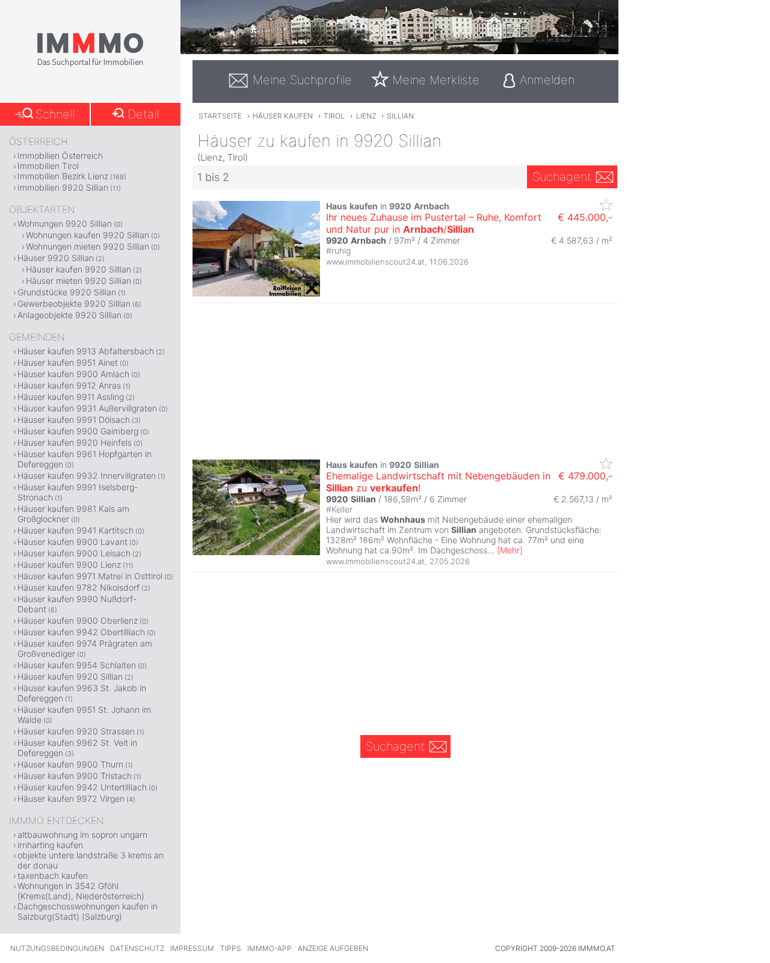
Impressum (192, 948)
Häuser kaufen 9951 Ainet (67, 362)
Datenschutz (137, 948)
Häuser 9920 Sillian (55, 258)
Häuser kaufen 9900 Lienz (69, 564)
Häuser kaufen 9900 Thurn (70, 764)
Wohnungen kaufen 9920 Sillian (87, 235)
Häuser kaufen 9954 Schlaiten (76, 665)
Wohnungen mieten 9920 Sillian (87, 246)
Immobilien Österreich (60, 155)
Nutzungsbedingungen (57, 948)
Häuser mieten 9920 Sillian (78, 280)
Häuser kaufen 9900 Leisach (74, 553)
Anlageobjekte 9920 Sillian (69, 315)
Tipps (230, 948)
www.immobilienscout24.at (375, 261)
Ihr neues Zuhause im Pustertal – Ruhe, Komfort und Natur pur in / (433, 223)
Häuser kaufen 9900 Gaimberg (77, 431)
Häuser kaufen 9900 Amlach (73, 374)
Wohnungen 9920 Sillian (64, 223)
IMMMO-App (269, 948)
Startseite (220, 115)
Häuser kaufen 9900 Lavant (72, 542)
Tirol (334, 115)
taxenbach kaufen (52, 875)
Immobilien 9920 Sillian (62, 187)
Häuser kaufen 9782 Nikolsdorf (78, 587)
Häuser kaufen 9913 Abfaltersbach (85, 351)
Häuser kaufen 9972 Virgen (71, 798)
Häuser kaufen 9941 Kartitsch (75, 530)
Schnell (55, 114)
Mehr (510, 550)
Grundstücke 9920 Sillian (66, 292)
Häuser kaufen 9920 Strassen (76, 731)
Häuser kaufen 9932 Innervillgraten (86, 475)
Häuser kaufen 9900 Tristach (74, 776)
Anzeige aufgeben (333, 948)
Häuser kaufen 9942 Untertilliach (82, 787)
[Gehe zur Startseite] (90, 64)
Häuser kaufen (283, 115)
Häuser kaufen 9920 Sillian (78, 269)
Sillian (400, 115)
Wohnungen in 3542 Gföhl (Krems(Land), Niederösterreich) (80, 891)
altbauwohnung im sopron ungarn (82, 834)
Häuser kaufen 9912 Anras (69, 385)
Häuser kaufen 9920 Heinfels (74, 442)
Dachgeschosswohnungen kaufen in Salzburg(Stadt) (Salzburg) (87, 911)
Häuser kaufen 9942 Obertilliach (81, 632)
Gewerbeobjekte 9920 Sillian (74, 303)
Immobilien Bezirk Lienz (62, 176)
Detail (143, 114)
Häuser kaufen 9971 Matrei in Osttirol (89, 576)
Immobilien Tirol (48, 166)
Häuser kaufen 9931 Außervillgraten (87, 408)
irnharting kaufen (50, 845)
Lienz (366, 115)
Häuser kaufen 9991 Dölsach (73, 419)
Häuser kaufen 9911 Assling (70, 397)
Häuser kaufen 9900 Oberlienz (77, 620)
